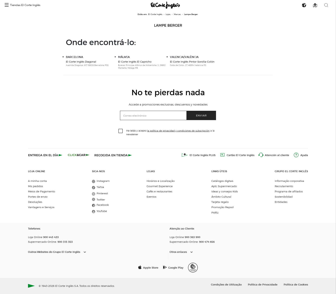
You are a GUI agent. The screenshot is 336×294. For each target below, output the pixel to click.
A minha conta (37, 180)
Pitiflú (214, 212)
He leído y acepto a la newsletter (170, 132)
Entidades (281, 201)
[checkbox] (120, 131)
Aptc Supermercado (224, 186)
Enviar (201, 115)
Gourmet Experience (160, 186)
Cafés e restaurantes (159, 191)
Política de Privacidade (262, 284)
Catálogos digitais (222, 180)
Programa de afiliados (289, 191)
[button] (7, 5)
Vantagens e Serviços (41, 207)
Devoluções (35, 201)
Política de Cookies (296, 284)
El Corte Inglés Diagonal (81, 61)
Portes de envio (37, 196)
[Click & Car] (78, 155)
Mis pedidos (35, 186)
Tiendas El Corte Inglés (25, 5)
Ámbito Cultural (221, 196)
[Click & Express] (45, 155)
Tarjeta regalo (220, 201)
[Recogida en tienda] (113, 155)
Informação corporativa (289, 180)
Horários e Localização (161, 180)
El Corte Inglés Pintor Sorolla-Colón (192, 61)
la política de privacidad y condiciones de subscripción (178, 130)
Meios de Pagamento (41, 191)
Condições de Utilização (226, 284)
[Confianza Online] (193, 267)
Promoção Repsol (222, 207)
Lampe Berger (168, 25)
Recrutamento (284, 186)
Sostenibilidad (284, 196)
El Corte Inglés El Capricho (134, 61)
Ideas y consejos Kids (224, 191)
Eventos (151, 196)
